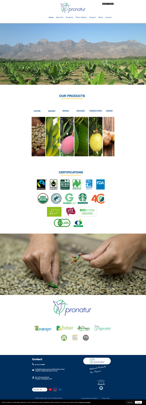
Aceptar (138, 402)
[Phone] (33, 364)
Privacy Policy (106, 398)
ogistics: (38, 370)
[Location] (33, 377)
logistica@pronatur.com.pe (49, 370)
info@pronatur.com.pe (57, 369)
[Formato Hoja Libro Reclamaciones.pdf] (101, 382)
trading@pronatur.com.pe (42, 369)
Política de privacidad (84, 402)
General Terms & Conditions (89, 398)
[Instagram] (55, 389)
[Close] (144, 402)
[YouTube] (50, 389)
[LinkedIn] (60, 389)
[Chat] (101, 388)
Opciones (129, 402)
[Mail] (33, 370)
